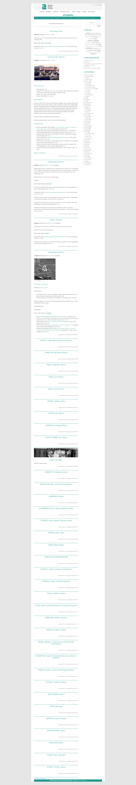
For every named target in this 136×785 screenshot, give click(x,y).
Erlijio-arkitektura (88, 85)
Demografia (86, 105)
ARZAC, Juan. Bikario (56, 377)
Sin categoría (87, 153)
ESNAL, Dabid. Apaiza (56, 545)
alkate (88, 33)
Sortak (85, 161)
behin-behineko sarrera (91, 35)
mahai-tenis (88, 46)
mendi (96, 46)
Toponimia (86, 162)
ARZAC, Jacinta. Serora (56, 389)
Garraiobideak (87, 125)
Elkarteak (86, 99)
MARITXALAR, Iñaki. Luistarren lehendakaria (56, 484)
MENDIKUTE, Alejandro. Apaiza (56, 472)
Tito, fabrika (86, 62)
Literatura (86, 141)
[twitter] (94, 5)
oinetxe (89, 48)
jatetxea (92, 44)
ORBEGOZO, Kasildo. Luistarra (56, 618)
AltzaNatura (48, 11)
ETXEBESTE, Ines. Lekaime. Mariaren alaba (56, 520)
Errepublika (90, 36)
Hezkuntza (86, 121)
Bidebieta (64, 18)
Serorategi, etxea (56, 31)
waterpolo (93, 51)
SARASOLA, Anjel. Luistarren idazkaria (56, 581)
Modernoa (87, 136)
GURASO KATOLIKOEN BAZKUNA (56, 557)
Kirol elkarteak (88, 113)
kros (85, 46)
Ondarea (92, 18)
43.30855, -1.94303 (48, 165)
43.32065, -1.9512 (50, 223)
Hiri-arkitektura (88, 94)
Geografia (86, 128)
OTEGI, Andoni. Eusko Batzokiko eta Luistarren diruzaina (56, 605)
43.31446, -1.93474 (49, 34)
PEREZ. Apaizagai (56, 706)
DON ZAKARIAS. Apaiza (56, 694)
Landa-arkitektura (89, 87)
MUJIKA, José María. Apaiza (56, 630)
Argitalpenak (55, 11)
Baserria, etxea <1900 (90, 88)
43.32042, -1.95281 (50, 60)
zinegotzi (93, 54)
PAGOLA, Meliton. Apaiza (56, 593)
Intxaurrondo (51, 96)
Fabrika (87, 93)
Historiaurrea (88, 138)
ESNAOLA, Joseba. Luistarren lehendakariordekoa (56, 670)
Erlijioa (85, 152)
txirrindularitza (88, 51)
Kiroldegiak (87, 110)
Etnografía (86, 122)
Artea (85, 98)
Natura (85, 145)
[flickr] (98, 5)
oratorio (99, 48)
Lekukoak (84, 11)
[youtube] (96, 5)
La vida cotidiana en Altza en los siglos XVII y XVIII (62, 325)
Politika (85, 147)
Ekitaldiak (87, 108)
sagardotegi (97, 50)
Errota (87, 91)
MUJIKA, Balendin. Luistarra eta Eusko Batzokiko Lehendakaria (56, 643)
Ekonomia (86, 115)
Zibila (86, 96)
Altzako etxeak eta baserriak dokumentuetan (55, 46)
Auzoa (85, 101)
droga (86, 36)
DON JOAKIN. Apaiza (56, 743)
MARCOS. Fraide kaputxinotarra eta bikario (56, 340)
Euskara (86, 124)
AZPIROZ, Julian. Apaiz (56, 533)
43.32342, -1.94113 (43, 287)
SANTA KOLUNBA (56, 460)
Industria (87, 84)
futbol (95, 38)
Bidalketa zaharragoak (40, 778)
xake (96, 51)
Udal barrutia (88, 79)
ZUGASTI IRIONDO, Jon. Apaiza (56, 437)
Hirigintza (86, 164)
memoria (92, 46)
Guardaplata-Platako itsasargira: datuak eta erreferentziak (53, 316)
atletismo (98, 33)
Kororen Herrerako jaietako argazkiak (92, 68)
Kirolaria (87, 111)
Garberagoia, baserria (56, 162)
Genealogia (86, 127)
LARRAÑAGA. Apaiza (56, 496)
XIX (99, 52)
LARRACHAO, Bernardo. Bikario (56, 352)
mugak (100, 46)
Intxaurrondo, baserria (56, 57)
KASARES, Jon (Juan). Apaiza (56, 718)
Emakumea (87, 158)
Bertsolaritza (87, 102)
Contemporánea (88, 133)
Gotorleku (87, 82)
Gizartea (86, 156)
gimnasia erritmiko (88, 42)
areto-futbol (92, 33)
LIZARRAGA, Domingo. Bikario (56, 425)
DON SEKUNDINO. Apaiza (56, 730)
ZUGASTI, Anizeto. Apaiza (56, 767)
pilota (91, 50)
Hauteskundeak (88, 76)
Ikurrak (86, 78)
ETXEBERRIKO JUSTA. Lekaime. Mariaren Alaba (56, 508)
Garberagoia (48, 183)
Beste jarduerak (91, 11)
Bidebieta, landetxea (88, 60)
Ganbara (73, 11)
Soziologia (86, 159)
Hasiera (37, 18)
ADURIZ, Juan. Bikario (56, 413)
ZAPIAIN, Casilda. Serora (56, 401)
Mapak (78, 18)
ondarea (94, 48)
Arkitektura (86, 81)
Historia (86, 131)
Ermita (87, 90)
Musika (85, 144)
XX (100, 51)
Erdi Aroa (87, 135)
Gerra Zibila (69, 18)
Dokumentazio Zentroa (65, 11)
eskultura (91, 38)
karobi (95, 44)
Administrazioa (87, 74)
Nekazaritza (87, 116)
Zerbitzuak (87, 119)
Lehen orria (86, 148)
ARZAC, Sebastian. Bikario (56, 365)
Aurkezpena (41, 11)
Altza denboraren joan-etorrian (47, 18)
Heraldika (86, 130)
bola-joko (99, 34)
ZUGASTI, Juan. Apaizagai (56, 755)
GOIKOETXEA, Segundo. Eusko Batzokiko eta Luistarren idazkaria (56, 657)
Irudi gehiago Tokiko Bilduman (41, 284)
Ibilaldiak (78, 11)
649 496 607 (83, 780)
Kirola (75, 18)
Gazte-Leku (86, 66)
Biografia (86, 104)
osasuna (87, 50)
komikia (99, 44)
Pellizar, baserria (56, 220)
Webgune (86, 155)
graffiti (100, 42)
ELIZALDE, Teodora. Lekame (56, 682)
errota (95, 36)
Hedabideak (87, 142)
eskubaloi (99, 36)
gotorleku (95, 42)
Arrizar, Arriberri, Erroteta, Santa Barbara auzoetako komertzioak (93, 64)
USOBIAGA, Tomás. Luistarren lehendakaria (56, 569)
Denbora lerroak (85, 18)
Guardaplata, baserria (56, 252)
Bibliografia (57, 18)
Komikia (86, 139)
